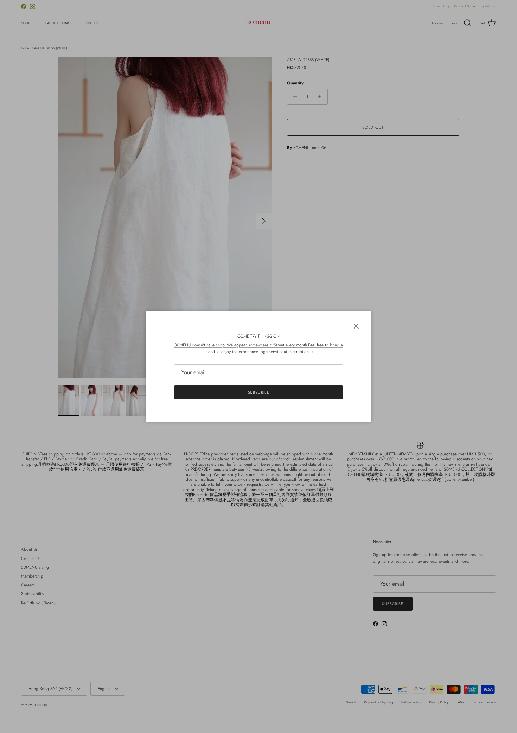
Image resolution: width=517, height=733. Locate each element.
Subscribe (258, 392)
